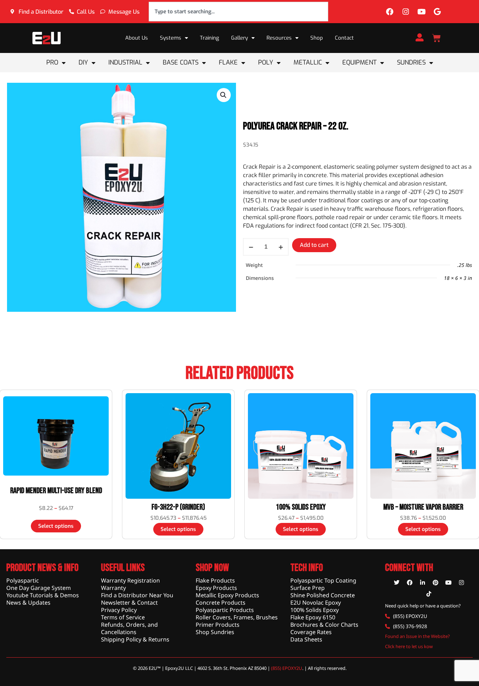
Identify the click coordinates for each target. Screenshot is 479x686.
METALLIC (308, 62)
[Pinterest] (435, 582)
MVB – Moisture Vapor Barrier (423, 507)
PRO (52, 62)
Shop (316, 37)
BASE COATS (180, 62)
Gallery (239, 37)
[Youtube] (421, 11)
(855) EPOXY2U (286, 668)
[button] (224, 95)
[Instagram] (405, 11)
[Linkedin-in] (422, 582)
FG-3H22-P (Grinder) (178, 507)
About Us (136, 37)
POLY (265, 62)
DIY (83, 62)
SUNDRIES (411, 62)
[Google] (437, 11)
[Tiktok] (428, 593)
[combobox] (238, 11)
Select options (56, 526)
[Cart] (436, 38)
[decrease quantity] (251, 247)
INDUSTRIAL (125, 62)
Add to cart (314, 245)
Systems (170, 37)
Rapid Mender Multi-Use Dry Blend (56, 491)
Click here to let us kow (409, 646)
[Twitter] (396, 582)
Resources (279, 37)
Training (209, 37)
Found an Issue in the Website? (417, 636)
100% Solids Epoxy (301, 507)
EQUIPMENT (359, 62)
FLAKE (228, 62)
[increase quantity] (281, 247)
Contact (344, 37)
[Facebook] (390, 11)
